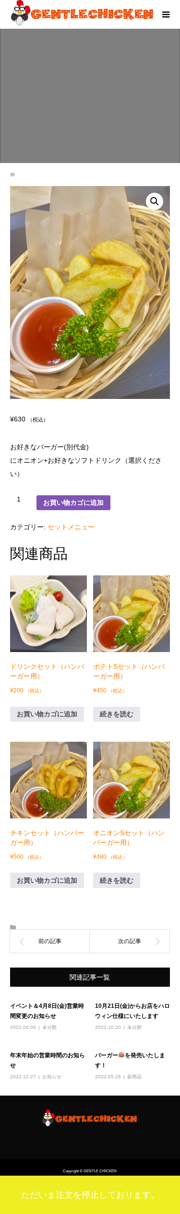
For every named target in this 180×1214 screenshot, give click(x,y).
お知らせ (51, 1076)
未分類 (49, 1027)
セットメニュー (71, 527)
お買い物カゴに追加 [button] (47, 714)
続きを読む (116, 714)
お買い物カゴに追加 (73, 502)
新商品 (134, 1076)
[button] (154, 201)
